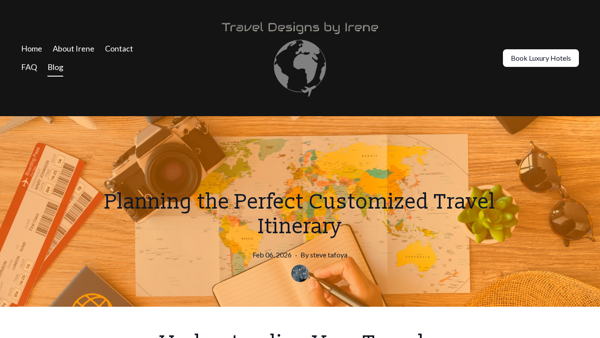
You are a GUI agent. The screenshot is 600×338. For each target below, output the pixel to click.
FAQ (29, 67)
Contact (119, 48)
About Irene (73, 48)
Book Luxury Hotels (541, 58)
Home (31, 48)
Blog (55, 67)
